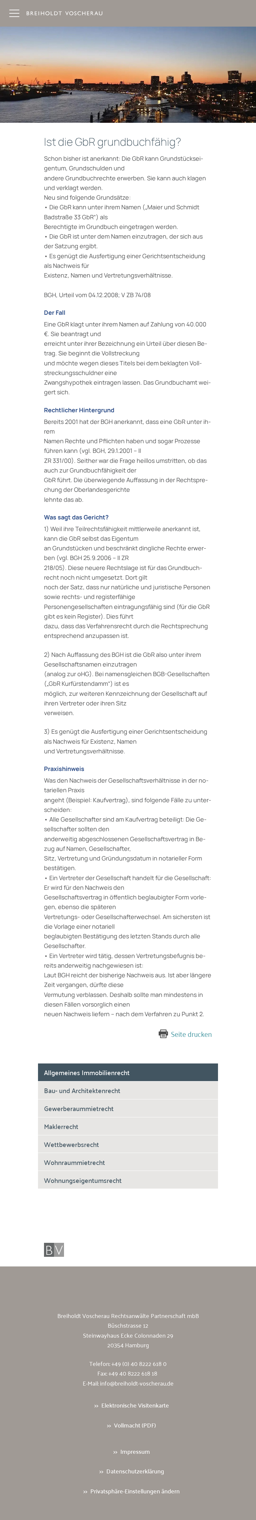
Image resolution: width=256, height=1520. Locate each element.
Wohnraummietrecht (74, 1162)
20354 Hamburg (128, 1344)
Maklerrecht (61, 1126)
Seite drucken (191, 1034)
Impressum (135, 1451)
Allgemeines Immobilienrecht (87, 1072)
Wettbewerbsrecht (71, 1144)
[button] (14, 13)
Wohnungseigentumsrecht (83, 1180)
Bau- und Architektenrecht (82, 1090)
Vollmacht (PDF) (135, 1425)
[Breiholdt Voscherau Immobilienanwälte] (71, 13)
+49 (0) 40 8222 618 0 (139, 1363)
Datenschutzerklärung (135, 1470)
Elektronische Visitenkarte (135, 1405)
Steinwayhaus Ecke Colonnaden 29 (128, 1335)
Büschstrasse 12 (128, 1325)
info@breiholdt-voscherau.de (137, 1383)
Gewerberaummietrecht (79, 1108)
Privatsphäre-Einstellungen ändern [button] (135, 1490)
